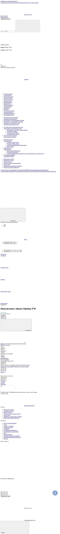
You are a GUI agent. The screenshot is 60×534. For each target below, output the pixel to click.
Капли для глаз (8, 161)
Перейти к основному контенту (9, 1)
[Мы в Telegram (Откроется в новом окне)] (12, 195)
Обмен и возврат (18, 170)
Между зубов (10, 146)
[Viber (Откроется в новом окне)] (36, 195)
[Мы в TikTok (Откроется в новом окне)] (36, 207)
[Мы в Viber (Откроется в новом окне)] (12, 207)
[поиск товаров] (27, 26)
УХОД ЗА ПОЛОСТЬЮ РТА (11, 167)
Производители (14, 171)
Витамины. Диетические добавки (13, 166)
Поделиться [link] (4, 377)
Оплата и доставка (9, 170)
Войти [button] (2, 343)
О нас (2, 170)
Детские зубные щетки (13, 143)
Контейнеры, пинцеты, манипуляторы (17, 130)
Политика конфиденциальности (43, 171)
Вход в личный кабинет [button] (10, 423)
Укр (5, 225)
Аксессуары (7, 164)
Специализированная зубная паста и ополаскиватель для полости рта (25, 153)
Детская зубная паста (12, 152)
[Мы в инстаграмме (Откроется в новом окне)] (36, 183)
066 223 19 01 (4, 17)
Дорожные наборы (12, 131)
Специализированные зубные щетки (16, 145)
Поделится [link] (3, 378)
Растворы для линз (9, 160)
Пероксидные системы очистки (12, 163)
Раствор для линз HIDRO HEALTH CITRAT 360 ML (15, 366)
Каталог (54, 171)
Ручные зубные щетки (13, 142)
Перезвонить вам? (5, 19)
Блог (9, 171)
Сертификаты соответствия (11, 431)
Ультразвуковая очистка (13, 134)
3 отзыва (3, 315)
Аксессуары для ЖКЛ (13, 132)
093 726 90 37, (4, 16)
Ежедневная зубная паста (13, 150)
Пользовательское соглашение (27, 171)
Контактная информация (34, 170)
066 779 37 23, (28, 14)
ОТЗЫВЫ (25, 170)
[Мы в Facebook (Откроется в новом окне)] (12, 183)
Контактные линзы (9, 159)
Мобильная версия (29, 405)
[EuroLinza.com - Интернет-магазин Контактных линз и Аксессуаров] (8, 391)
